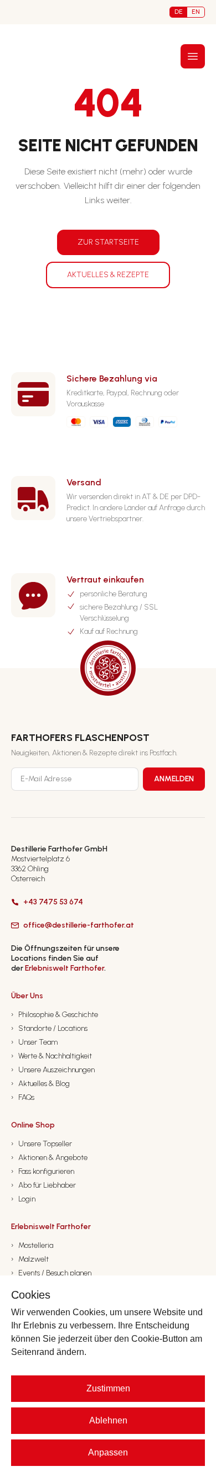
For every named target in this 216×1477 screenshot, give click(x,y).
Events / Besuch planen (51, 1273)
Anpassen (108, 1452)
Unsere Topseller (41, 1143)
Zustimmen (108, 1388)
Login (23, 1199)
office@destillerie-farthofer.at (78, 925)
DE (178, 11)
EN (196, 11)
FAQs (22, 1097)
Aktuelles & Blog (40, 1083)
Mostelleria (32, 1245)
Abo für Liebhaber (43, 1185)
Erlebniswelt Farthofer (64, 968)
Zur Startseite (108, 242)
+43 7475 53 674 (53, 902)
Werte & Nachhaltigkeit (51, 1056)
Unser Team (34, 1042)
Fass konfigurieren (42, 1171)
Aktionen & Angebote (49, 1157)
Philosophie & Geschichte (54, 1014)
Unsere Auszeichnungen (53, 1069)
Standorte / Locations (49, 1028)
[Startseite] (32, 56)
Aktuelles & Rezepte (108, 274)
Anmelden (174, 779)
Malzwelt (30, 1259)
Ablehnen (108, 1420)
